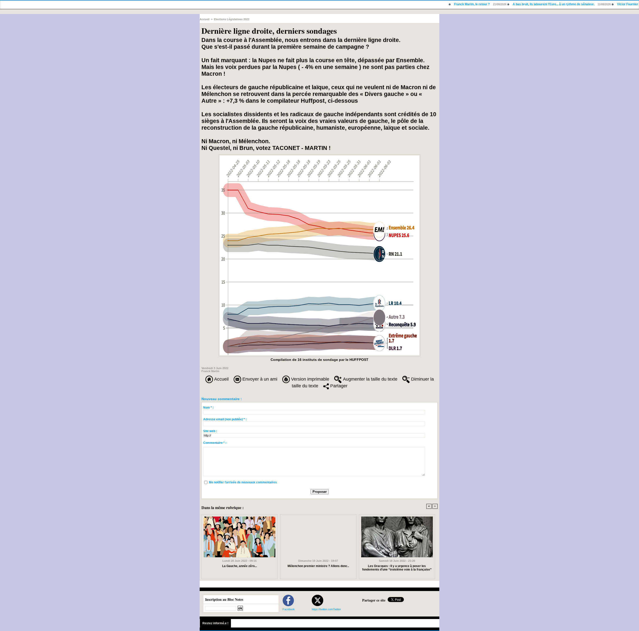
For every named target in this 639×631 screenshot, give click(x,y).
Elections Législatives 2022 (231, 19)
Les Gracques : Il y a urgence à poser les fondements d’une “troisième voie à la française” (397, 567)
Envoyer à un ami (259, 379)
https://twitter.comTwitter (326, 609)
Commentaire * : (214, 443)
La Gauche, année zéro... (239, 566)
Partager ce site (373, 600)
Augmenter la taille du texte (369, 379)
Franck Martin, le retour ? (450, 4)
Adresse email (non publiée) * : (225, 419)
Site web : (210, 431)
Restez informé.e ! (215, 623)
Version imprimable (309, 379)
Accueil (204, 19)
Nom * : (208, 407)
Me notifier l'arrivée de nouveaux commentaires (243, 482)
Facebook (289, 609)
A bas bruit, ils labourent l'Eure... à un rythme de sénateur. (532, 4)
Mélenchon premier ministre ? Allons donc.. (318, 566)
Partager (338, 385)
